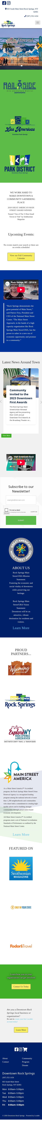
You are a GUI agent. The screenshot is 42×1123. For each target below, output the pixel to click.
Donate (25, 1065)
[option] (21, 49)
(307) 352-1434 (32, 16)
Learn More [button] (21, 1030)
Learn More (21, 628)
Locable (37, 1116)
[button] (37, 23)
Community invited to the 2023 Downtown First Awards (21, 396)
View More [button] (6, 435)
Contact (5, 1062)
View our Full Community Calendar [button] (21, 256)
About (5, 1058)
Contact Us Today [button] (21, 986)
